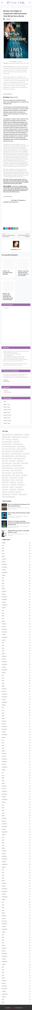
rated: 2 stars (7, 407)
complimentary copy (16, 437)
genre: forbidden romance (8, 456)
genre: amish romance (7, 441)
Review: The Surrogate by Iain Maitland (7, 272)
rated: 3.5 (12, 487)
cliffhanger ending (6, 437)
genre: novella (25, 463)
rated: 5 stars (7, 423)
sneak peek (18, 492)
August (16, 542)
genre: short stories (6, 473)
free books (8, 439)
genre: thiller (24, 475)
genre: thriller (5, 477)
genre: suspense (16, 475)
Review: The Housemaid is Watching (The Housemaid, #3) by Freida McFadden (8, 296)
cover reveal (25, 437)
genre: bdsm (16, 441)
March (16, 556)
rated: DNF (4, 492)
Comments (8, 392)
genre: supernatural (6, 475)
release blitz (11, 492)
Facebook (5, 380)
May (16, 551)
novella (12, 480)
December (16, 564)
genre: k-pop (12, 461)
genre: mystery (17, 463)
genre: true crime (13, 477)
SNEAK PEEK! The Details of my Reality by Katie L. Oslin (18, 531)
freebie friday (15, 439)
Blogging (12, 1007)
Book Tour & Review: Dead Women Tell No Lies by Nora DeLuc (19, 505)
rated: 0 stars (13, 482)
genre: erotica (26, 453)
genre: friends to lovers (21, 456)
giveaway (21, 477)
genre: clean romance (18, 444)
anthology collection (18, 434)
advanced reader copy (7, 434)
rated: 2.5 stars (7, 409)
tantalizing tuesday (6, 494)
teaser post (14, 494)
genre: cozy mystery (21, 449)
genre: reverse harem (19, 468)
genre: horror (5, 461)
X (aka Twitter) (6, 381)
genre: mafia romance (7, 463)
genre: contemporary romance (9, 446)
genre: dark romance (6, 451)
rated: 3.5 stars (7, 415)
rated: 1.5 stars (5, 485)
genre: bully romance (6, 444)
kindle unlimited (5, 480)
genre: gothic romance (7, 458)
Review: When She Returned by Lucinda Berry (19, 513)
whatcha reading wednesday (8, 496)
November (16, 567)
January (16, 561)
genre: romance (5, 470)
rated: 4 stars (7, 417)
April (16, 553)
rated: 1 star (7, 404)
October (16, 569)
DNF (5, 401)
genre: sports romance (17, 473)
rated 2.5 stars (5, 482)
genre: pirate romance (17, 465)
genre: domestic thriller (18, 451)
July (16, 545)
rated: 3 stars (7, 412)
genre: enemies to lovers (16, 453)
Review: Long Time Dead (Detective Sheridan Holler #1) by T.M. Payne (23, 273)
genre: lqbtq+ (20, 461)
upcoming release (23, 494)
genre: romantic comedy (16, 470)
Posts (7, 390)
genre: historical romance (19, 458)
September (16, 572)
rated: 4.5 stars (7, 420)
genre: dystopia (5, 453)
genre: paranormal (6, 465)
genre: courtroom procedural (8, 449)
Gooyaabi (24, 1007)
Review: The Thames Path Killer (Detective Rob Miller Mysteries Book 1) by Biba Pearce (19, 523)
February (16, 559)
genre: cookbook (21, 446)
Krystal (8, 19)
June (16, 548)
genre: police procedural (7, 468)
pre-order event (19, 480)
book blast (26, 434)
